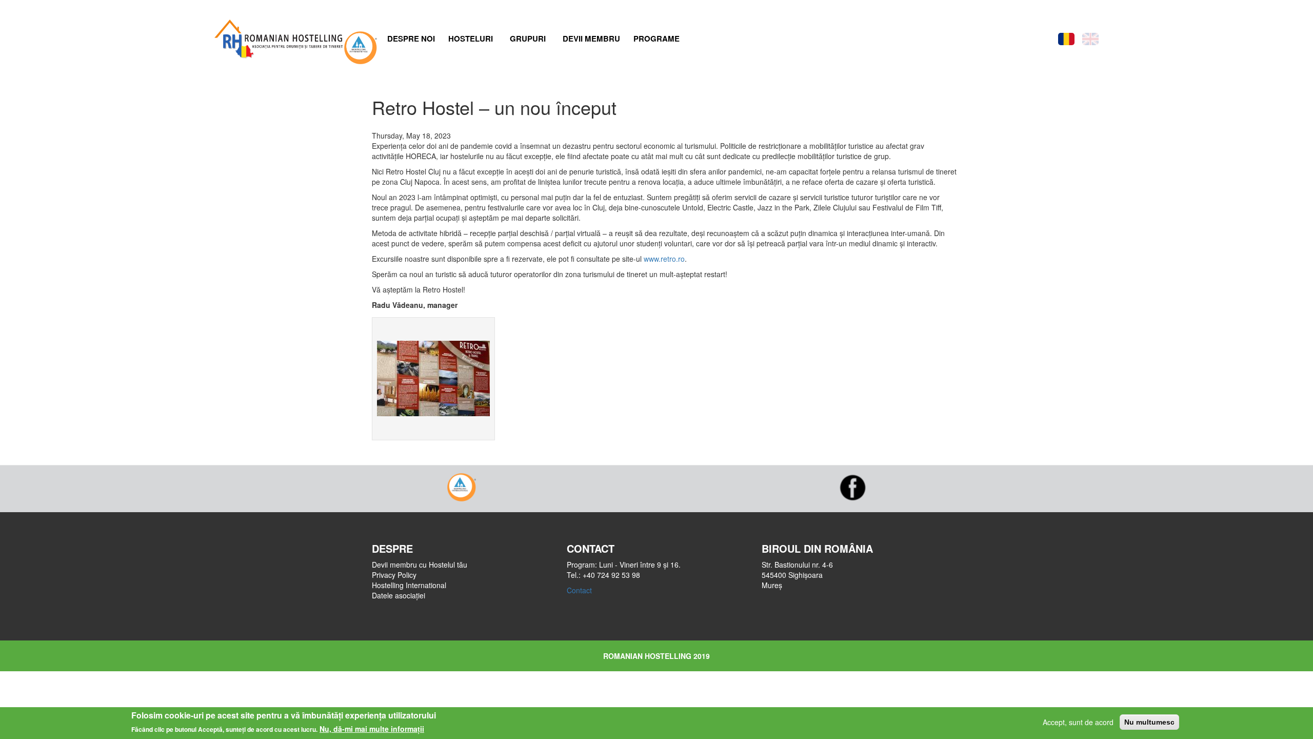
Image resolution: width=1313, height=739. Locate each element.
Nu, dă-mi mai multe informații (372, 729)
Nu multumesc (1149, 722)
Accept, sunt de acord (1078, 722)
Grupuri (528, 38)
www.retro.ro (664, 259)
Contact (579, 590)
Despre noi (411, 38)
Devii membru (591, 38)
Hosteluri (470, 38)
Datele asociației (398, 595)
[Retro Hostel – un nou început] (433, 378)
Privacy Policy (394, 575)
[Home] (277, 36)
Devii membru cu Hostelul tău (419, 564)
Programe (656, 38)
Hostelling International (409, 585)
